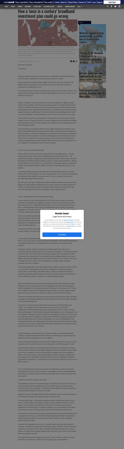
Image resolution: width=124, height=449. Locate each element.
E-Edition (56, 2)
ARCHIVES (59, 6)
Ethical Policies (73, 2)
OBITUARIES (28, 6)
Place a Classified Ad (36, 2)
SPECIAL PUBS (37, 6)
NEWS (6, 6)
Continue (62, 235)
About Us (64, 2)
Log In (94, 2)
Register (100, 2)
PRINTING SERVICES (70, 6)
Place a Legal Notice (21, 2)
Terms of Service (68, 220)
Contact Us (82, 2)
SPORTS (13, 6)
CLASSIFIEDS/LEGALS (49, 6)
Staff (89, 2)
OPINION (20, 6)
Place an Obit (48, 2)
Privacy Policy (70, 222)
